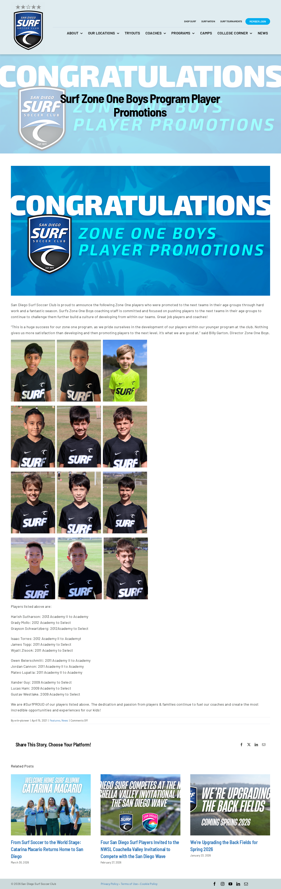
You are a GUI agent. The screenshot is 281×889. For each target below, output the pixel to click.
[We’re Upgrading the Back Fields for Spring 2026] (230, 804)
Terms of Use (129, 883)
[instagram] (222, 884)
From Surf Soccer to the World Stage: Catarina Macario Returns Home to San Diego (47, 849)
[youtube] (230, 884)
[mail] (246, 884)
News (65, 720)
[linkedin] (238, 884)
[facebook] (214, 884)
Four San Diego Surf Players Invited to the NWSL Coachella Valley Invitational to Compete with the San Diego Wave (140, 849)
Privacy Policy (109, 883)
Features (55, 720)
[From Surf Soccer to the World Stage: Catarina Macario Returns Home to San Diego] (51, 804)
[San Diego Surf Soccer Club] (28, 4)
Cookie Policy (148, 883)
